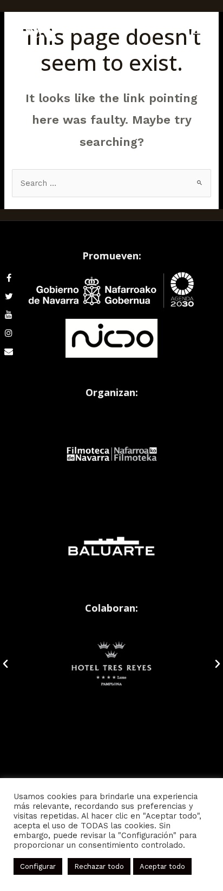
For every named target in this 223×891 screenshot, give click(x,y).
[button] (5, 664)
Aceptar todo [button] (162, 866)
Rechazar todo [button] (99, 866)
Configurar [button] (38, 866)
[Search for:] (111, 183)
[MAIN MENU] (198, 30)
